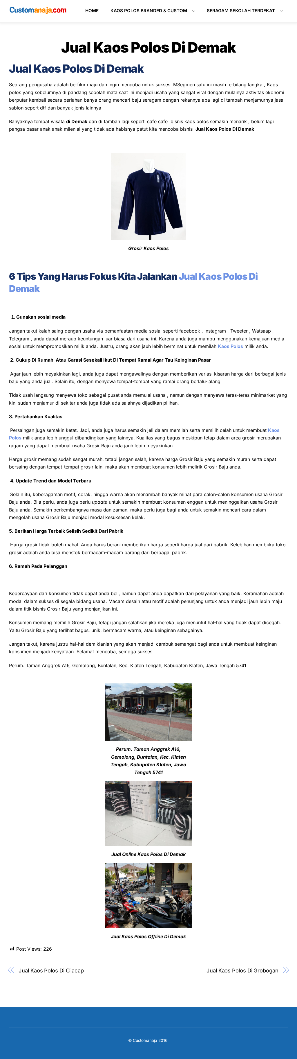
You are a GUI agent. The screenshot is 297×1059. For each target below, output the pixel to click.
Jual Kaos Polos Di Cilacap (51, 970)
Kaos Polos (230, 346)
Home (92, 10)
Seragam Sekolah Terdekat (241, 10)
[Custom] (38, 12)
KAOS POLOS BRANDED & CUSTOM (149, 10)
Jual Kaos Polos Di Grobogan (242, 970)
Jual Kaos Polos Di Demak (148, 47)
